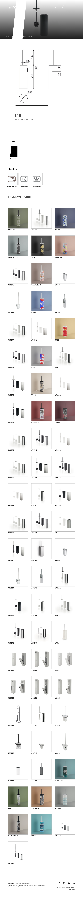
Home (7, 36)
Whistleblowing (12, 887)
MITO (24, 36)
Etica (19, 887)
